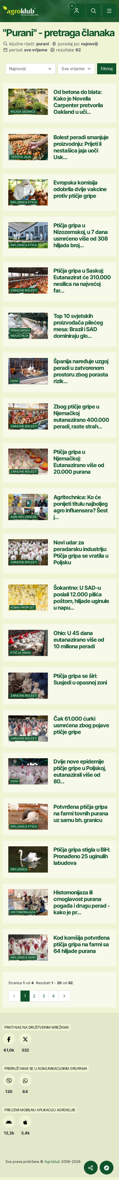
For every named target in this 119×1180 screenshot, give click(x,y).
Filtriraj (107, 68)
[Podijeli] (91, 1167)
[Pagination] (64, 996)
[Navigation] (109, 10)
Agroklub (52, 1161)
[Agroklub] (20, 10)
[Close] (93, 10)
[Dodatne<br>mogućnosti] (106, 1167)
